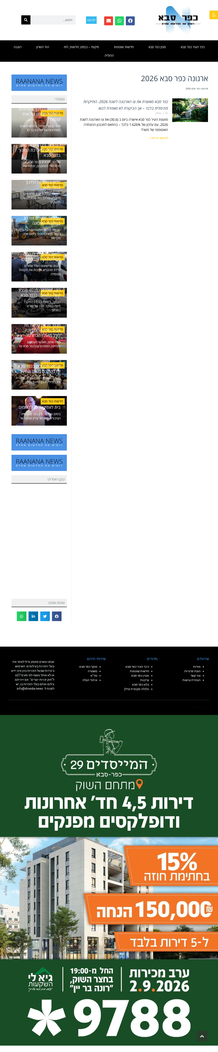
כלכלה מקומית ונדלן (136, 689)
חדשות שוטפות (124, 47)
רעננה (18, 47)
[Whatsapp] (119, 20)
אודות (197, 666)
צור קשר (196, 675)
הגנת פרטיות (192, 671)
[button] (213, 15)
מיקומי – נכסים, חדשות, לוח (81, 47)
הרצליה (109, 55)
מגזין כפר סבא (157, 47)
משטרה (92, 671)
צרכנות (144, 680)
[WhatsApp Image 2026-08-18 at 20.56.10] (109, 880)
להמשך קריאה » (158, 137)
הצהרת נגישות (191, 680)
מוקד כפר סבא (88, 666)
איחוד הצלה (89, 680)
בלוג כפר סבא (140, 684)
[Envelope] (108, 20)
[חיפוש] (25, 19)
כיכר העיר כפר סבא (193, 47)
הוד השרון (42, 47)
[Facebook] (130, 20)
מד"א (93, 675)
